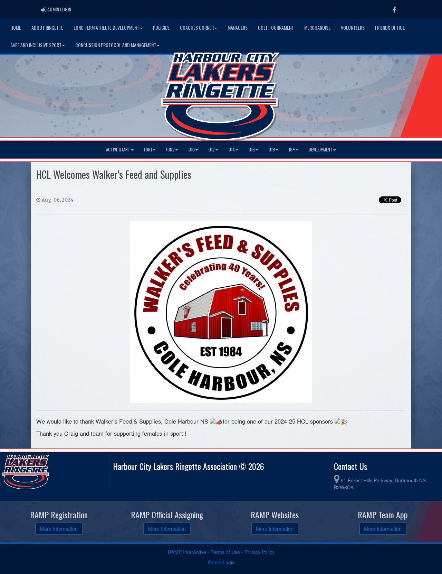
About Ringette (47, 27)
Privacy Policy (259, 551)
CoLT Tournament (276, 27)
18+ (292, 149)
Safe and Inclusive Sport (35, 44)
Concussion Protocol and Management (115, 44)
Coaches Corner (197, 27)
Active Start (118, 149)
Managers (238, 27)
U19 (272, 149)
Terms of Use (225, 551)
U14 (232, 149)
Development (321, 149)
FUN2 (170, 149)
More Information (59, 528)
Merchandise (317, 27)
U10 (192, 149)
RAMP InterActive (187, 551)
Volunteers (353, 27)
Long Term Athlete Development (106, 27)
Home (15, 27)
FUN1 (148, 149)
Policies (161, 27)
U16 (252, 149)
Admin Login (221, 562)
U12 (212, 149)
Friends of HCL (390, 27)
